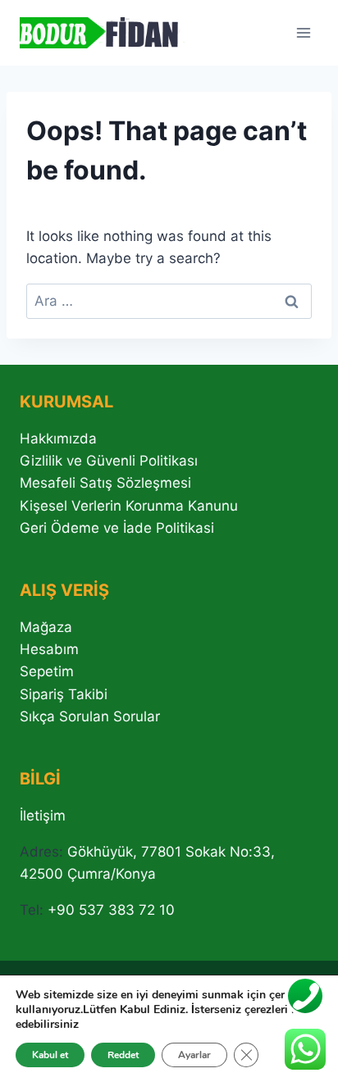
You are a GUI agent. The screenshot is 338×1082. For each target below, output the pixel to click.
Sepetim (47, 671)
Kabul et (50, 1055)
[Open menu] (303, 32)
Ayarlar (194, 1055)
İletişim (43, 815)
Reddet (123, 1055)
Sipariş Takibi (63, 694)
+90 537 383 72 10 (111, 910)
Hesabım (49, 649)
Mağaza (46, 627)
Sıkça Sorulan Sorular (90, 716)
